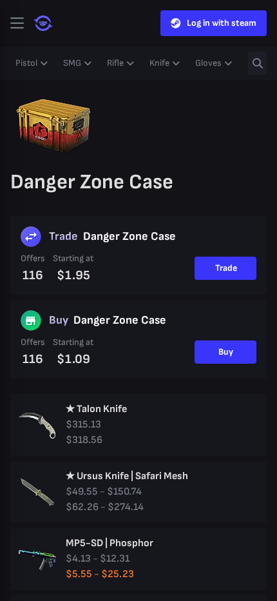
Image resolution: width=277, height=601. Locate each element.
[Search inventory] (257, 63)
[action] (17, 23)
